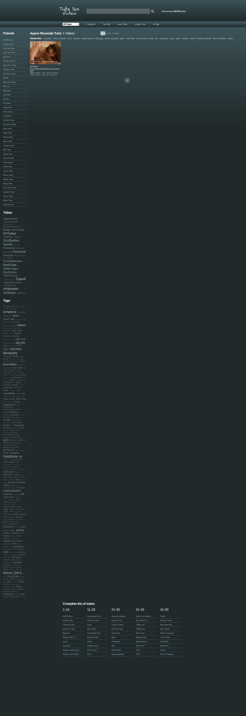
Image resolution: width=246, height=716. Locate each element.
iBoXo (113, 637)
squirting (22, 555)
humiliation (15, 467)
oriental (11, 517)
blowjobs (10, 353)
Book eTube (8, 137)
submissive (7, 563)
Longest (115, 33)
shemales (17, 541)
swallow (7, 565)
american (7, 316)
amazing (21, 312)
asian (6, 319)
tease (18, 570)
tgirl (24, 573)
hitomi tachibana (219, 38)
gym (17, 450)
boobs (15, 356)
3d (4, 309)
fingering (19, 425)
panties (11, 519)
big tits (20, 343)
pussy (20, 530)
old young (7, 514)
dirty (5, 402)
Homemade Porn (94, 616)
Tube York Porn (93, 620)
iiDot (113, 646)
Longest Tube (140, 24)
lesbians (12, 482)
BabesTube (7, 224)
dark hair (20, 396)
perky (17, 522)
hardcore (10, 456)
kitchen (22, 477)
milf (22, 494)
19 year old (18, 306)
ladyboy (6, 480)
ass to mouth (21, 319)
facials (6, 420)
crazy (21, 385)
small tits (18, 546)
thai (4, 577)
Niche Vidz (7, 167)
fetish (6, 425)
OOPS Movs (8, 40)
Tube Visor (115, 633)
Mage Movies (141, 637)
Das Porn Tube (9, 74)
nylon (24, 509)
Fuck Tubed (8, 162)
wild (16, 597)
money (6, 502)
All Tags (156, 24)
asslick (6, 325)
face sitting (16, 417)
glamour (18, 443)
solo (5, 552)
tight (12, 579)
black (6, 349)
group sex (8, 449)
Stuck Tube (7, 200)
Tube (138, 650)
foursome (7, 432)
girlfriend (22, 440)
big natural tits (9, 343)
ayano (178, 38)
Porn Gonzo (8, 112)
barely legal (15, 328)
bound (16, 359)
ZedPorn (21, 293)
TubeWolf (8, 282)
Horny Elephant (117, 654)
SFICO (6, 99)
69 (7, 308)
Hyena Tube (8, 175)
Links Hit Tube (9, 48)
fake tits (14, 420)
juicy (5, 477)
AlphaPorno (10, 218)
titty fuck (14, 582)
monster (13, 502)
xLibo (89, 625)
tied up (6, 579)
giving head (8, 443)
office (5, 511)
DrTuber (9, 233)
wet (16, 594)
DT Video (7, 103)
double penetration (11, 409)
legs (5, 482)
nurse (18, 509)
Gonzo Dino (116, 650)
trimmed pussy (9, 587)
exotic (22, 415)
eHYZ (138, 654)
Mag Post (7, 91)
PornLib (8, 255)
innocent (20, 469)
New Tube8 (164, 629)
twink (18, 586)
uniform (6, 589)
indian (13, 469)
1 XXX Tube (165, 637)
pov (23, 526)
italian (17, 472)
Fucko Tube (8, 171)
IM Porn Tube (8, 69)
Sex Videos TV (142, 620)
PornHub (19, 252)
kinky (10, 477)
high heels (18, 459)
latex (12, 480)
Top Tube (106, 24)
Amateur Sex (8, 44)
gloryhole (14, 445)
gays (6, 439)
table (12, 567)
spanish (12, 552)
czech (5, 396)
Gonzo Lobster (117, 625)
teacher (12, 570)
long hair (15, 485)
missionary (8, 497)
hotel (18, 462)
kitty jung (99, 38)
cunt (18, 394)
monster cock (8, 504)
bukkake (6, 368)
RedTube (10, 265)
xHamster (11, 289)
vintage (6, 591)
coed (5, 380)
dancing (12, 396)
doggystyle (9, 404)
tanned (18, 567)
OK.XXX (16, 245)
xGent (89, 642)
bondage (7, 356)
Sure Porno (91, 629)
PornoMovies (20, 255)
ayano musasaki (111, 38)
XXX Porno (140, 646)
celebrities (7, 373)
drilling (6, 412)
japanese (8, 474)
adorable (13, 309)
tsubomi (76, 38)
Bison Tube (7, 141)
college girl (20, 380)
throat (22, 577)
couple (6, 384)
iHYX (89, 654)
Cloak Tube (7, 154)
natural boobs (9, 506)
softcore (21, 549)
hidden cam (8, 460)
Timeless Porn (93, 646)
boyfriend (7, 361)
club (24, 378)
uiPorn (18, 282)
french (15, 432)
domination (8, 407)
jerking (17, 475)
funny (17, 435)
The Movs (7, 116)
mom (18, 499)
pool (20, 524)
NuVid (7, 244)
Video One (7, 107)
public (12, 530)
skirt (20, 544)
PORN (5, 78)
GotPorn (8, 237)
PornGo (20, 248)
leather (23, 480)
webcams (8, 594)
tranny (6, 584)
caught (18, 370)
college (11, 380)
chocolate (14, 375)
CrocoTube (17, 229)
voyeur (14, 591)
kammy (185, 38)
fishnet (14, 428)
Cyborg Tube (8, 205)
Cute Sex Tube (9, 53)
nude (5, 509)
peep (151, 38)
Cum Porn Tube (9, 188)
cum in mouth (14, 390)
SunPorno (10, 272)
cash (5, 370)
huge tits (6, 467)
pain (5, 519)
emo (20, 412)
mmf (5, 500)
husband (6, 469)
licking (21, 482)
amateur (10, 312)
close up (17, 377)
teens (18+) (12, 573)
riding (6, 535)
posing (17, 527)
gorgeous (7, 447)
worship (22, 597)
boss (11, 359)
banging (6, 328)
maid (14, 488)
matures (8, 494)
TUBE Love (140, 629)
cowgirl (14, 384)
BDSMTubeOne (11, 226)
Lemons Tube (8, 145)
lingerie (7, 485)
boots (22, 356)
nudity (12, 509)
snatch (13, 549)
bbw (14, 330)
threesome (13, 576)
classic (6, 378)
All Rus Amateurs (167, 633)
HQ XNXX (164, 642)
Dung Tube (7, 183)
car (24, 368)
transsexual (14, 584)
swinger (6, 567)
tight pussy (19, 579)
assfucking (7, 322)
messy (16, 494)
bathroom (7, 331)
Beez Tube (7, 133)
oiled (11, 511)
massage (21, 488)
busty (14, 368)
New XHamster (166, 625)
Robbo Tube (8, 179)
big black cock (9, 339)
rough (18, 536)
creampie (8, 387)
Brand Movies (141, 642)
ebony (13, 412)
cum (5, 390)
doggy (17, 401)
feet (12, 422)
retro (23, 533)
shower (6, 544)
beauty (17, 333)
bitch (20, 346)
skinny (14, 543)
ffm (11, 425)
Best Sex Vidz (92, 637)
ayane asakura (87, 38)
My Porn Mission (167, 654)
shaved (7, 540)
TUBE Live (140, 625)
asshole (16, 322)
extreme (7, 417)
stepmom (7, 557)
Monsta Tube (8, 158)
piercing (6, 524)
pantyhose (19, 519)
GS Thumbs (92, 650)
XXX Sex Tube (166, 620)
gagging (6, 437)
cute (23, 393)
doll (17, 405)
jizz (22, 475)
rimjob (12, 536)
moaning (11, 500)
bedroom (7, 336)
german (13, 440)
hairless (23, 450)
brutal (20, 365)
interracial (8, 471)
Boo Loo (6, 86)
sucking (17, 562)
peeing (11, 522)
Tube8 (21, 279)
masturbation (12, 490)
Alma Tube (7, 129)
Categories (90, 24)
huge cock (16, 465)
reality (6, 533)
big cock (21, 339)
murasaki (47, 38)
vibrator (20, 589)
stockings (16, 557)
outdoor (19, 517)
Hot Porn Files (117, 629)
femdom (18, 422)
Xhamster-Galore (118, 616)
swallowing (16, 565)
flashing (6, 430)
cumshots (9, 393)
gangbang (15, 437)
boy (22, 359)
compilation (8, 382)
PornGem (9, 248)
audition (13, 325)
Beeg (6, 229)
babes (21, 325)
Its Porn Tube (8, 120)
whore (6, 597)
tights (122, 38)
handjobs (14, 452)
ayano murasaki (52, 73)
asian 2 (231, 38)
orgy (5, 517)
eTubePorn (115, 642)
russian (6, 538)
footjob (17, 430)
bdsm (20, 330)
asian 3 (193, 38)
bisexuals (13, 346)
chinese (6, 375)
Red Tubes (140, 633)
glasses (6, 445)
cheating (20, 373)
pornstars (8, 526)
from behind (8, 435)
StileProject (11, 268)
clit (11, 378)
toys (21, 581)
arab (21, 316)
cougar (18, 382)
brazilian (15, 361)
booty (5, 359)
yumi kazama (142, 38)
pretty (5, 530)
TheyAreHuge (8, 280)
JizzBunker (11, 240)
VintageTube (9, 285)
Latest (108, 33)
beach (5, 333)
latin (17, 479)
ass (12, 319)
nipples (19, 507)
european (14, 415)
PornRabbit (7, 258)
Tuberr (163, 650)
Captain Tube (8, 192)
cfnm (14, 373)
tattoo (5, 569)
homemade (9, 462)
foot (12, 430)
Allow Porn (164, 646)
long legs (7, 488)
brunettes (10, 364)
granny (16, 447)
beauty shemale (204, 38)
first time (7, 428)
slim (10, 547)
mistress (18, 497)
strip (13, 560)
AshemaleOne (10, 221)
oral (15, 514)
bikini (5, 346)
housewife (7, 465)
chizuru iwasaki (59, 38)
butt (20, 367)
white (22, 594)
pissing (14, 524)
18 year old (8, 306)
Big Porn (6, 57)
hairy (5, 453)
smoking (6, 549)
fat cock (6, 423)
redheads (15, 533)
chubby (22, 375)
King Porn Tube (9, 124)
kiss (16, 477)
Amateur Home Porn (71, 650)
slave (5, 547)
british (22, 361)
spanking (21, 552)
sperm (5, 555)
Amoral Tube (116, 620)
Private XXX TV (9, 61)
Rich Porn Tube (9, 82)
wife (12, 597)
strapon (6, 560)
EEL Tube (7, 150)
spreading (13, 555)
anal (15, 315)
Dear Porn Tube (9, 65)
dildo (23, 399)
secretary (14, 538)
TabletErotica (10, 275)
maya (171, 38)
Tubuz (65, 642)
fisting (21, 428)
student (19, 560)
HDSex (17, 237)
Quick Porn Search (143, 616)
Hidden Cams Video (71, 654)
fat (20, 420)
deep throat (9, 399)
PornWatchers (12, 261)
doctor (10, 402)
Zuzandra (67, 646)
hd (20, 456)
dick (18, 398)
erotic (5, 415)
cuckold (17, 387)
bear (11, 333)
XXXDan (9, 293)
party (5, 522)
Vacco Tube (8, 196)
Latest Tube (122, 24)
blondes (16, 349)
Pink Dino (7, 95)
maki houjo (130, 38)
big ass (16, 336)
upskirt (13, 589)
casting (11, 370)
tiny (4, 582)
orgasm (22, 514)
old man (18, 512)
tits (8, 581)
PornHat (7, 252)
